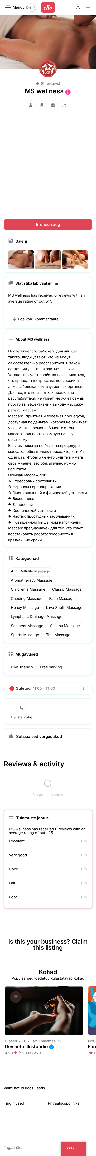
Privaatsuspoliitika (64, 1103)
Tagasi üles (13, 1147)
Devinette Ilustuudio (26, 1046)
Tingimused (14, 1103)
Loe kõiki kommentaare (38, 319)
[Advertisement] (48, 160)
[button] (87, 7)
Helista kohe (21, 717)
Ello (48, 7)
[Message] (53, 105)
